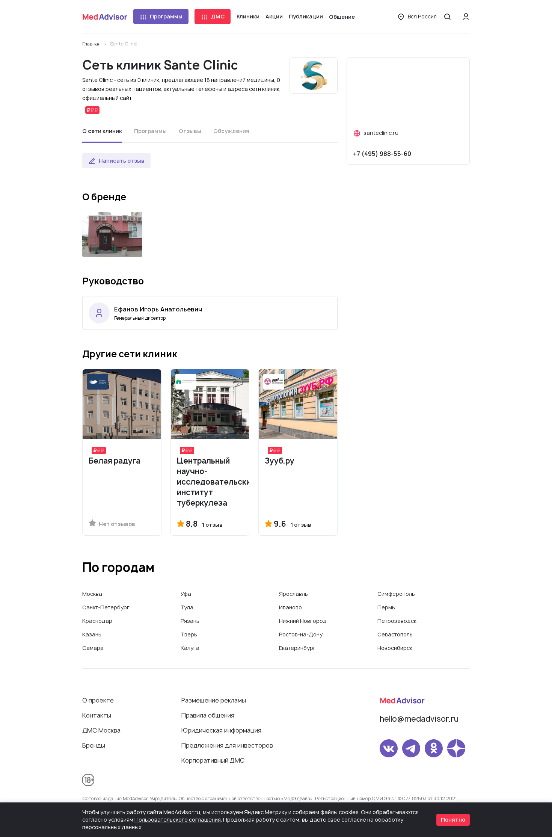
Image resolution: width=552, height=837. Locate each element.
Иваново (290, 607)
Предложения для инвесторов (227, 745)
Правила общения (207, 715)
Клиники (248, 16)
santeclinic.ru (380, 132)
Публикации (306, 16)
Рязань (190, 620)
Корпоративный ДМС (212, 760)
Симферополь (396, 593)
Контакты (96, 715)
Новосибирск (394, 647)
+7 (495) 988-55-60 (382, 154)
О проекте (98, 700)
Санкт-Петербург (106, 607)
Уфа (186, 593)
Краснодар (97, 620)
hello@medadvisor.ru (419, 719)
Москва (92, 593)
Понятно (453, 819)
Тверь (189, 634)
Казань (91, 634)
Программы (166, 16)
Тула (187, 607)
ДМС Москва (101, 730)
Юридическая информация (221, 730)
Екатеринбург (297, 647)
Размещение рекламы (213, 700)
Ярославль (293, 593)
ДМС (218, 16)
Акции (274, 16)
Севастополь (395, 634)
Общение (342, 16)
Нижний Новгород (303, 620)
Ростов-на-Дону (301, 634)
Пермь (386, 607)
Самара (93, 647)
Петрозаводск (396, 620)
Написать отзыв (122, 160)
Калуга (190, 647)
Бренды (93, 745)
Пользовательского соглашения (177, 819)
